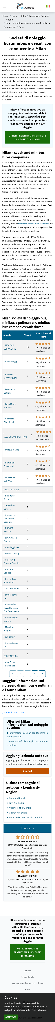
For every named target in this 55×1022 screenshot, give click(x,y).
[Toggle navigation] (4, 6)
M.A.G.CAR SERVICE (9, 479)
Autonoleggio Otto (11, 644)
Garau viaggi (11, 361)
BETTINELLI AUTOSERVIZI (10, 376)
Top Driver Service (9, 507)
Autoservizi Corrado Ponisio (11, 561)
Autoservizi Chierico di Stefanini (10, 518)
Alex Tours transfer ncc (9, 664)
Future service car (11, 596)
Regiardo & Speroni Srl (10, 580)
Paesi (27, 989)
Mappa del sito (27, 977)
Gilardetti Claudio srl (9, 420)
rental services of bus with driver (33, 223)
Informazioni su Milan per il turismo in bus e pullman (27, 734)
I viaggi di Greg (12, 449)
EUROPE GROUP (8, 530)
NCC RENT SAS (12, 489)
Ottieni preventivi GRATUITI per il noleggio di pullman (27, 137)
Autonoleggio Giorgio (11, 619)
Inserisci (27, 771)
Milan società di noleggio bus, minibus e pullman (27, 743)
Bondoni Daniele (8, 571)
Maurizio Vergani (8, 629)
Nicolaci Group (12, 553)
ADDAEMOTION (11, 656)
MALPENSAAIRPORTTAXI (15, 436)
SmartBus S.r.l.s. (9, 497)
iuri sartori (10, 636)
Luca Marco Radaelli (10, 405)
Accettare (11, 1017)
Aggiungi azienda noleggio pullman (28, 983)
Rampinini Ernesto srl (9, 464)
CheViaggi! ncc (12, 547)
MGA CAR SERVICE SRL (10, 347)
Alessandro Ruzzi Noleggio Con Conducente (11, 608)
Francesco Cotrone (9, 391)
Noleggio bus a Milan (14, 712)
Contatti (27, 970)
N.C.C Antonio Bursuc (11, 539)
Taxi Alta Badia (12, 588)
